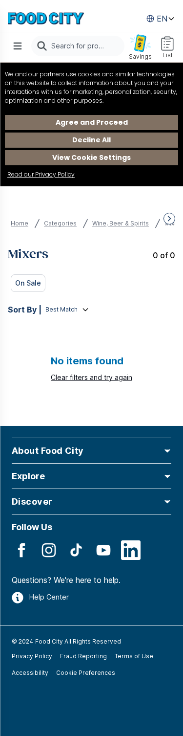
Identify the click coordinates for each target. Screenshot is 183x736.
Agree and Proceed (92, 122)
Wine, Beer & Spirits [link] (120, 223)
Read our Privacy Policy (41, 174)
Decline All (91, 140)
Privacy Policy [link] (32, 656)
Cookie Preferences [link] (85, 672)
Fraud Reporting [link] (83, 656)
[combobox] (77, 46)
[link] (46, 18)
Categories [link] (60, 223)
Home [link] (19, 223)
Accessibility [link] (30, 672)
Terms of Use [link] (134, 656)
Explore (28, 476)
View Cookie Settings (91, 157)
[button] (91, 450)
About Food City (48, 451)
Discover (32, 501)
